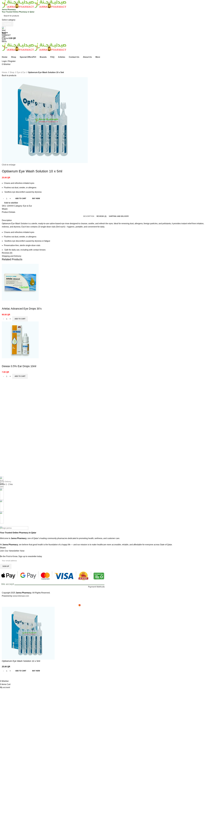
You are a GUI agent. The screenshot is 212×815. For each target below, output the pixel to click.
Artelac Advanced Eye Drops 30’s (22, 308)
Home (4, 72)
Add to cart (20, 198)
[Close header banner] (3, 601)
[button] (20, 318)
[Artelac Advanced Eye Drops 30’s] (20, 282)
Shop (12, 72)
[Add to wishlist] (5, 304)
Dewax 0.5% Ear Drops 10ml (19, 366)
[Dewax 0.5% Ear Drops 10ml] (20, 340)
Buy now (36, 198)
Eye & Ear (21, 72)
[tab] (88, 216)
